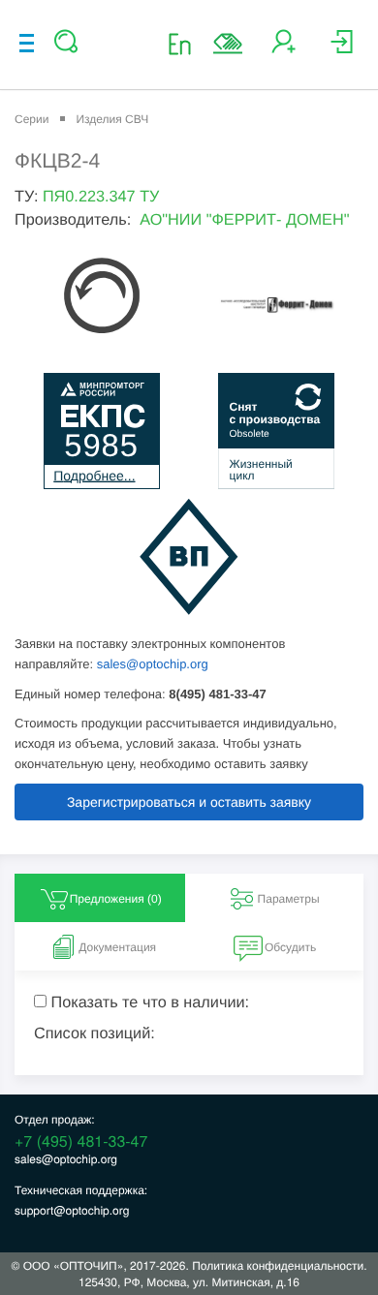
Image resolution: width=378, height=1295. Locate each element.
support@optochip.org (72, 1210)
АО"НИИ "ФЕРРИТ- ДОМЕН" (244, 220)
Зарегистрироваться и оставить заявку (189, 802)
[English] (186, 43)
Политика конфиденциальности (277, 1265)
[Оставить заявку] (227, 43)
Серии (31, 119)
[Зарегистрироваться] (283, 49)
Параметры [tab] (289, 899)
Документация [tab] (117, 947)
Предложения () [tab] (116, 899)
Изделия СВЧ (112, 119)
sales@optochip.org (152, 664)
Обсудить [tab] (290, 947)
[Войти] (342, 49)
